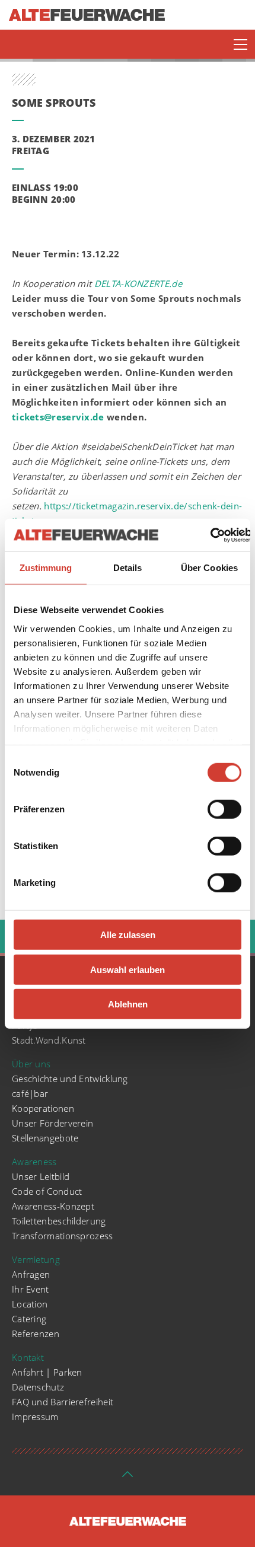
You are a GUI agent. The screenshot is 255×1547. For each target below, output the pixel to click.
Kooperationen (43, 1108)
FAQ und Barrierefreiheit (62, 1402)
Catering (29, 1319)
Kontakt (28, 1357)
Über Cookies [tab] (209, 568)
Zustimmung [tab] (46, 568)
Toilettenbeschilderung (59, 1221)
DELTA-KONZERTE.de (138, 283)
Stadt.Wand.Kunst (49, 1040)
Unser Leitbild (40, 1176)
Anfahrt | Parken (47, 1372)
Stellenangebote (45, 1138)
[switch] (224, 809)
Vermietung (36, 1259)
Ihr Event (30, 1289)
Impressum (35, 1416)
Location (29, 1304)
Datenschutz (38, 1387)
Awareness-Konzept (53, 1206)
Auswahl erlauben (127, 969)
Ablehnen (128, 1004)
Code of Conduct (47, 1191)
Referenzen (35, 1333)
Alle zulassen (127, 935)
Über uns (31, 1064)
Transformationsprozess (62, 1236)
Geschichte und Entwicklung (70, 1079)
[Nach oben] (127, 1477)
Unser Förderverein (52, 1123)
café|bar (30, 1093)
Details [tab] (127, 568)
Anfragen (31, 1274)
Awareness (34, 1162)
